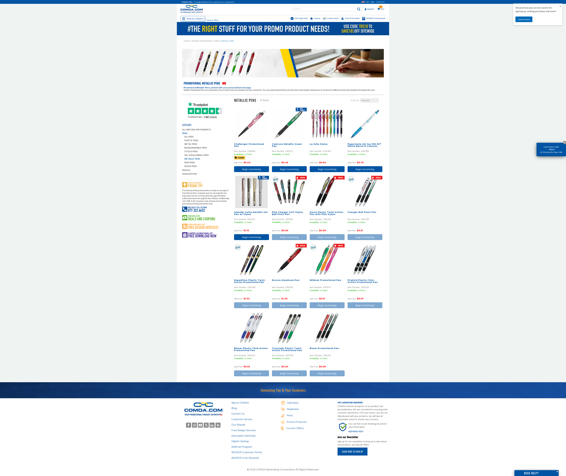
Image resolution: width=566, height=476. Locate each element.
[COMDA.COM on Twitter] (206, 425)
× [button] (560, 6)
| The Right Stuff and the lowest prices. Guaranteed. (208, 2)
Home (186, 41)
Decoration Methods (243, 435)
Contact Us (380, 2)
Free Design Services (243, 430)
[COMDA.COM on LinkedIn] (212, 425)
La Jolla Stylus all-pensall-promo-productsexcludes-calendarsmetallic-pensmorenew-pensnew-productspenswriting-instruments (327, 124)
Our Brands (238, 424)
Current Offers (295, 428)
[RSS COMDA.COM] (218, 425)
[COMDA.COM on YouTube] (200, 425)
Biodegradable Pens (195, 147)
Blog (372, 2)
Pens (217, 41)
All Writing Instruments (196, 129)
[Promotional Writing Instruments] (224, 83)
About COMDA (240, 402)
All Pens (189, 136)
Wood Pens (190, 166)
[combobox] (327, 9)
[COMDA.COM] (191, 9)
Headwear (293, 409)
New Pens (189, 162)
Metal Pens (190, 144)
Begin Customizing (251, 169)
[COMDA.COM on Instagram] (194, 425)
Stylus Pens (191, 151)
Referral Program (241, 446)
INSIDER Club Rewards (245, 458)
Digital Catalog (240, 441)
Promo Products (296, 422)
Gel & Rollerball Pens (196, 155)
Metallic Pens (192, 158)
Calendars (292, 402)
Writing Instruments (202, 41)
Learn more (524, 19)
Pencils (186, 170)
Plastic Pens (191, 140)
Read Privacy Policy (356, 431)
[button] (298, 18)
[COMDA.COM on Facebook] (188, 425)
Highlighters (189, 173)
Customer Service (241, 419)
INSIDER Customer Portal (246, 452)
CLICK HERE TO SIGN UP (352, 451)
